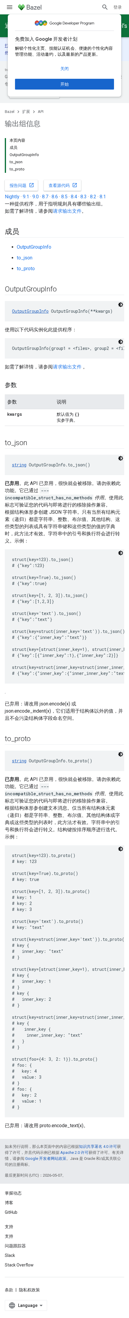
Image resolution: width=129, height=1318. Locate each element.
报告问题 (22, 185)
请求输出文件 (67, 211)
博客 (9, 1202)
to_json (24, 258)
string (19, 465)
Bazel (9, 111)
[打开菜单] (10, 7)
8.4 (74, 196)
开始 (64, 84)
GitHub (11, 1212)
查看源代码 (63, 185)
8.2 (93, 196)
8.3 (83, 196)
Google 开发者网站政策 (45, 1158)
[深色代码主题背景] (120, 304)
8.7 (45, 196)
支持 (9, 1236)
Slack (10, 1255)
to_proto (26, 268)
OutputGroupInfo (34, 247)
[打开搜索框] (105, 7)
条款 (9, 1289)
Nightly (12, 196)
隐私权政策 (29, 1289)
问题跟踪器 (15, 1245)
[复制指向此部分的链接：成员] (25, 232)
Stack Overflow (19, 1265)
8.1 (103, 196)
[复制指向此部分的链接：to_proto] (37, 739)
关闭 (64, 68)
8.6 (55, 196)
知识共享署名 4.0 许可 (98, 1146)
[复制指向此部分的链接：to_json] (33, 443)
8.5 (64, 196)
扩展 (26, 111)
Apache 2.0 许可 (74, 1152)
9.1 (26, 196)
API (41, 111)
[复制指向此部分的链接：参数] (23, 385)
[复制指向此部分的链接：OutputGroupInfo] (62, 289)
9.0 (35, 196)
